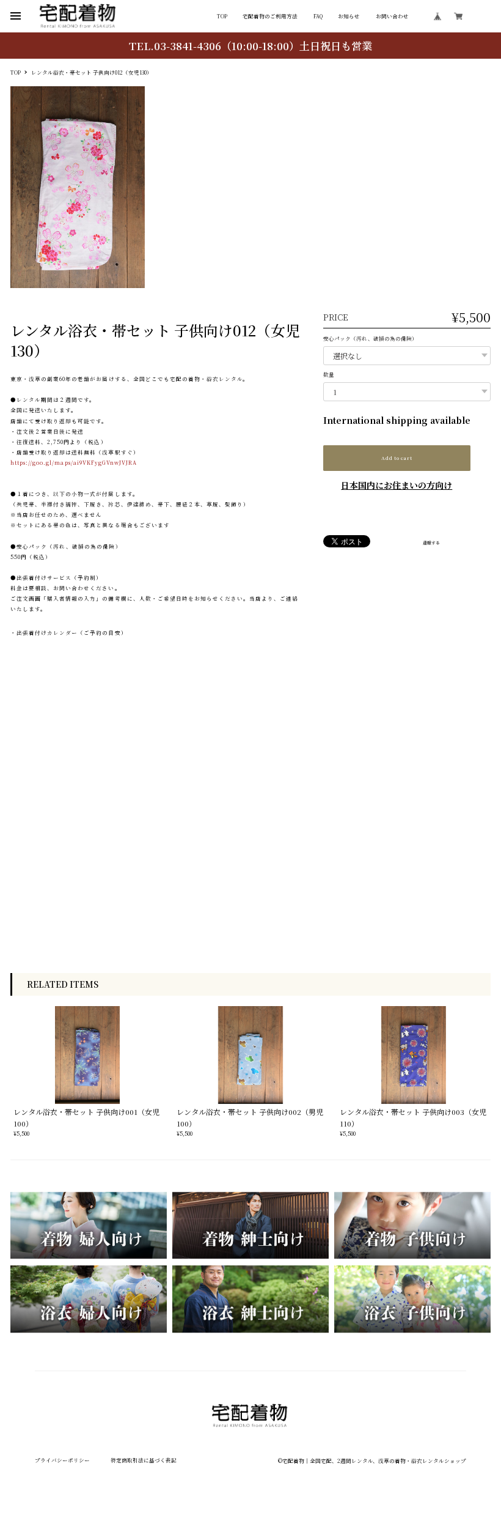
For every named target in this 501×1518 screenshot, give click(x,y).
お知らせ (349, 16)
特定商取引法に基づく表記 (144, 1460)
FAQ (318, 16)
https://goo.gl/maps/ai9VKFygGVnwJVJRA (73, 462)
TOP (222, 16)
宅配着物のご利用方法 (270, 16)
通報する (431, 543)
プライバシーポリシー (62, 1460)
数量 (328, 374)
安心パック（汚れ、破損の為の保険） (370, 338)
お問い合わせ (392, 16)
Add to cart (396, 457)
